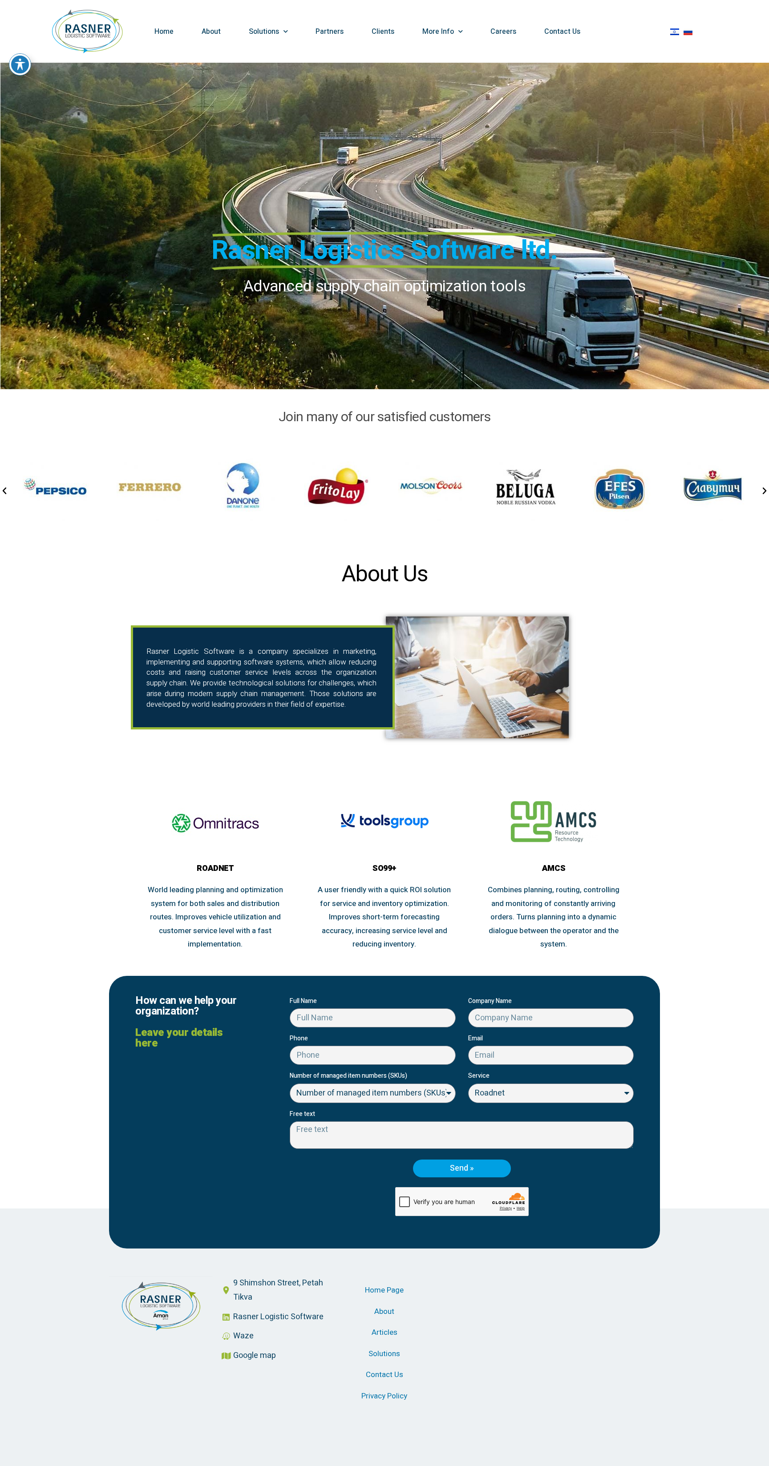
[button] (4, 491)
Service (479, 1075)
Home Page (384, 1290)
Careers (503, 31)
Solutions (264, 31)
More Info (438, 31)
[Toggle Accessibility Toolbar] (20, 64)
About (211, 31)
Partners (330, 31)
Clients (383, 31)
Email (475, 1038)
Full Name (303, 1001)
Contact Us (562, 31)
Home (164, 31)
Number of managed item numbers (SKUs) (348, 1075)
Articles (384, 1332)
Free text (302, 1114)
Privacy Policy (384, 1396)
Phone (299, 1038)
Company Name (490, 1001)
